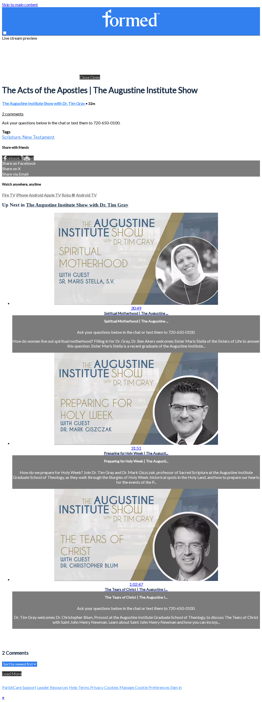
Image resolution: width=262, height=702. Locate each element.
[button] (4, 33)
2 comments (13, 113)
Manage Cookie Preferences (144, 687)
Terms (84, 687)
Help (73, 687)
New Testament (38, 137)
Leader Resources (52, 687)
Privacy (97, 687)
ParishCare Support (19, 687)
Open (95, 77)
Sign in (176, 687)
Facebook (11, 158)
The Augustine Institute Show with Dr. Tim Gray (44, 103)
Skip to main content (20, 4)
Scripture (11, 137)
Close (85, 77)
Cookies (111, 687)
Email (29, 158)
